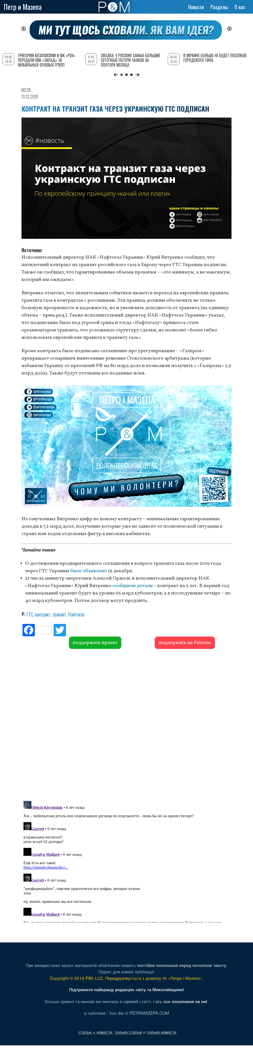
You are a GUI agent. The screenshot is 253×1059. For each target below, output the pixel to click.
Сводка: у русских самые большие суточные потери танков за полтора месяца (130, 60)
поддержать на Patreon (184, 642)
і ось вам (180, 1001)
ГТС (29, 614)
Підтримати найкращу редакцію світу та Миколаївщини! (126, 989)
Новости (196, 7)
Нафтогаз (76, 614)
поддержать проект (95, 642)
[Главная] (114, 7)
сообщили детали (132, 585)
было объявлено (88, 570)
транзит (59, 614)
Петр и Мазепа (23, 7)
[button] (115, 75)
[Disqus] (126, 724)
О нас (239, 7)
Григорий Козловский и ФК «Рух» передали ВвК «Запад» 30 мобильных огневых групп (46, 60)
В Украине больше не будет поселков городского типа (214, 57)
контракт (42, 614)
